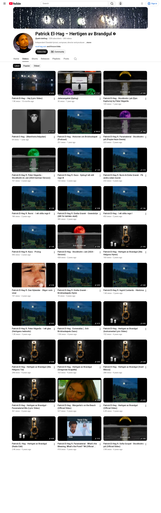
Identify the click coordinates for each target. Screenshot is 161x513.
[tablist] (80, 59)
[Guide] (4, 3)
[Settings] (142, 3)
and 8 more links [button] (54, 46)
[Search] (112, 3)
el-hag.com (41, 46)
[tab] (16, 59)
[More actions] (54, 98)
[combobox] (75, 3)
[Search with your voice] (120, 3)
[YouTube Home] (15, 3)
